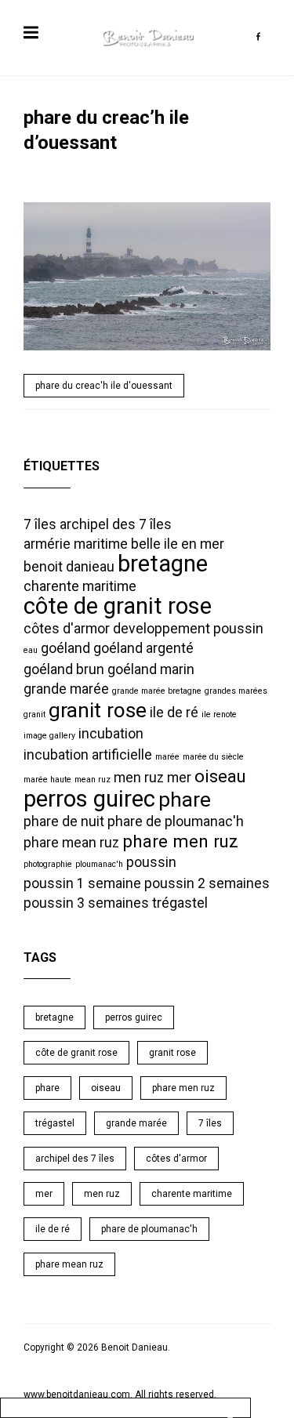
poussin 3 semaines (86, 903)
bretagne (163, 563)
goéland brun (64, 669)
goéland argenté (143, 648)
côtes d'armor (67, 628)
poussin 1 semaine (82, 883)
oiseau (220, 776)
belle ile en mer (177, 544)
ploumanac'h (99, 864)
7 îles (40, 524)
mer (179, 777)
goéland (65, 648)
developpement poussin (188, 628)
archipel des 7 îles (116, 524)
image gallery (49, 736)
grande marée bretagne (156, 691)
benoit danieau (69, 567)
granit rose (98, 710)
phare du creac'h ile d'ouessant (103, 385)
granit (34, 714)
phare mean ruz (71, 842)
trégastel (180, 903)
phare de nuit (64, 821)
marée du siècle (213, 757)
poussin (151, 862)
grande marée (66, 689)
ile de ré (174, 712)
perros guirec (89, 798)
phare (184, 799)
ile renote (219, 714)
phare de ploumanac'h (175, 821)
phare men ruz (180, 841)
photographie (48, 864)
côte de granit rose (118, 606)
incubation (110, 734)
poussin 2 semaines (207, 883)
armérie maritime (76, 544)
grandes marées (236, 691)
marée (167, 757)
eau (31, 650)
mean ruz (92, 779)
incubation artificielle (88, 755)
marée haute (47, 779)
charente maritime (80, 586)
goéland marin (150, 669)
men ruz (139, 777)
